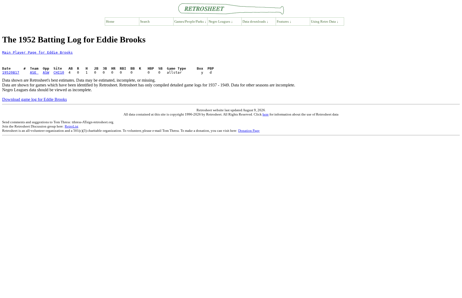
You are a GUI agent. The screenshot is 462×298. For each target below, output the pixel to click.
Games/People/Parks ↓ (190, 21)
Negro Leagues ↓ (221, 21)
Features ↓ (284, 21)
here (266, 114)
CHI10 (58, 72)
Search (145, 21)
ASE (34, 72)
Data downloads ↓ (255, 21)
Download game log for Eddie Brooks (34, 99)
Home (110, 21)
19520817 (10, 72)
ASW (46, 72)
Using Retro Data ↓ (324, 21)
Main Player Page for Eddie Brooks (37, 52)
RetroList (71, 126)
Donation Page (249, 131)
